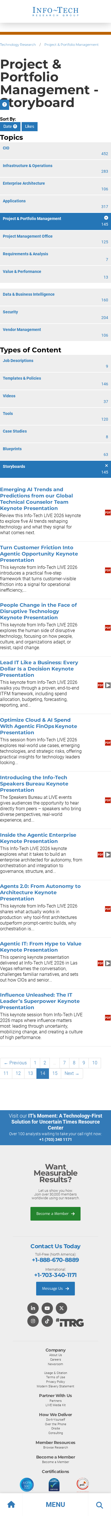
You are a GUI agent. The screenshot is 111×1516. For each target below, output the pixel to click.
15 (54, 1073)
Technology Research (18, 44)
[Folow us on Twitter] (61, 1309)
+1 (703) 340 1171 (55, 1139)
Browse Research (55, 1447)
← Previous (15, 1062)
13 (30, 1073)
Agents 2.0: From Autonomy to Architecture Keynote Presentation (40, 892)
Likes (29, 126)
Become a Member (53, 1213)
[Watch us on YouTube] (47, 1309)
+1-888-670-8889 (55, 1259)
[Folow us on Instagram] (33, 1321)
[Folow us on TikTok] (47, 1321)
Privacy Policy (55, 1382)
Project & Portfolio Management (71, 44)
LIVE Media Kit (56, 1405)
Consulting (55, 1433)
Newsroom (55, 1364)
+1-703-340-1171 (55, 1275)
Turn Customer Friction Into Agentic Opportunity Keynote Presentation (39, 553)
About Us (55, 1355)
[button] (55, 1504)
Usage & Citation (55, 1373)
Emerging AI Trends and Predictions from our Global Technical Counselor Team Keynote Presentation (36, 498)
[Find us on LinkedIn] (33, 1309)
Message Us (53, 1288)
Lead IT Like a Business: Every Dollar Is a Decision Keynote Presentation (39, 668)
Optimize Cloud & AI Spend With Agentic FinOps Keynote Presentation (38, 726)
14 (42, 1073)
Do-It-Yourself (55, 1420)
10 (94, 1062)
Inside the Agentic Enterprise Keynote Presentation (38, 838)
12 (18, 1073)
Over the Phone (55, 1424)
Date (8, 126)
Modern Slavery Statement (55, 1386)
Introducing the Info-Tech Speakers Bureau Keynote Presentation (34, 783)
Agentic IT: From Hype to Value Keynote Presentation (40, 947)
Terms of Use (55, 1377)
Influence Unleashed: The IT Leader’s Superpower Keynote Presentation (40, 1001)
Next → (72, 1073)
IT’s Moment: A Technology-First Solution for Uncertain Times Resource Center (56, 1122)
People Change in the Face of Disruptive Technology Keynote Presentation (38, 611)
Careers (55, 1359)
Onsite (55, 1428)
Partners (56, 1401)
